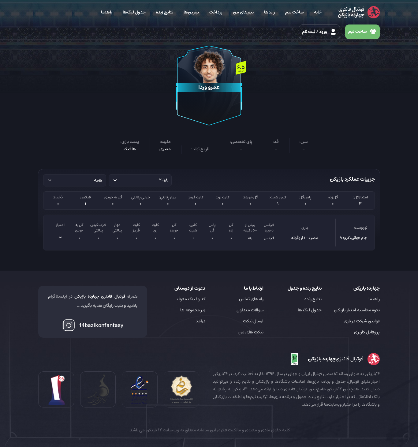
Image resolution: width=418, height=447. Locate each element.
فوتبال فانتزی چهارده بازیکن (99, 296)
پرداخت (215, 12)
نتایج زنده (164, 12)
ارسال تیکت (253, 321)
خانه (318, 12)
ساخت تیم (294, 12)
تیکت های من (250, 332)
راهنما (106, 12)
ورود (315, 32)
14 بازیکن (153, 430)
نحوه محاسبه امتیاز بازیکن (357, 310)
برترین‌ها (191, 12)
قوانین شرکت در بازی (362, 321)
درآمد (200, 321)
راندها (269, 12)
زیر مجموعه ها (192, 310)
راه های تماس (251, 299)
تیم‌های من (243, 12)
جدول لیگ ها (310, 310)
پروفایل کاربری (367, 332)
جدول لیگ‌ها (134, 12)
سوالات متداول (250, 310)
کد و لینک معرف (191, 299)
